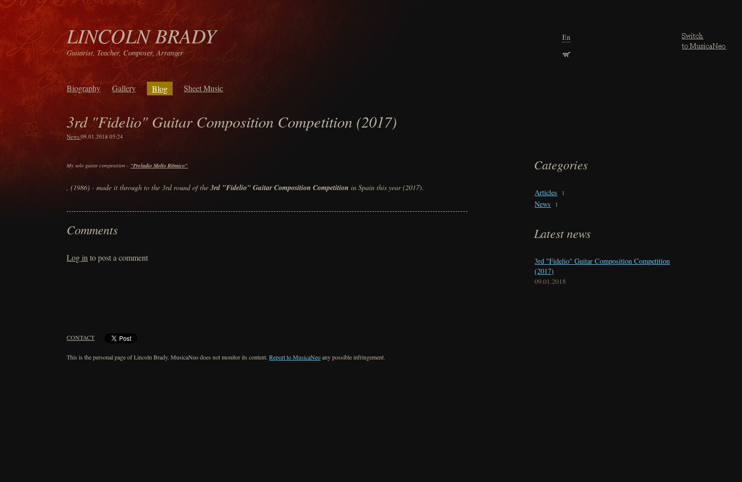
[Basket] (566, 53)
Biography (83, 88)
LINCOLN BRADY (141, 35)
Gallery (124, 88)
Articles (546, 192)
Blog (160, 88)
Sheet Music (203, 88)
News (74, 136)
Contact (80, 337)
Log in (77, 257)
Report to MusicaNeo (295, 357)
